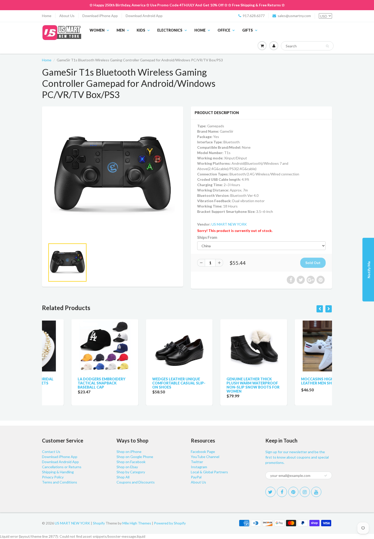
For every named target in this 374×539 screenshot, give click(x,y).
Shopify (99, 523)
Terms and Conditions (59, 482)
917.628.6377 (254, 15)
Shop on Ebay (127, 467)
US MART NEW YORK (229, 224)
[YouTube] (316, 492)
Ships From (207, 237)
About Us (67, 15)
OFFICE (224, 30)
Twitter (197, 462)
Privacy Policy (53, 477)
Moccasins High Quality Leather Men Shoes (297, 381)
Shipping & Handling (58, 472)
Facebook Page (203, 451)
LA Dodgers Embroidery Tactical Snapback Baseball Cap (72, 383)
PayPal (196, 477)
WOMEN (97, 30)
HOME (200, 30)
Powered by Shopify (170, 523)
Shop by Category (131, 472)
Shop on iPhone (129, 451)
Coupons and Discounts (136, 482)
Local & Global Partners (209, 472)
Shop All (123, 477)
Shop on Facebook (131, 462)
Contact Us (51, 451)
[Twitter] (270, 492)
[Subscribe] (325, 476)
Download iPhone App (100, 15)
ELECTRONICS (169, 30)
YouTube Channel (205, 456)
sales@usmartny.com (294, 15)
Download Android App (144, 15)
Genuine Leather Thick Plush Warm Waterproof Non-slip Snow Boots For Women (223, 385)
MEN (121, 30)
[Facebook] (282, 492)
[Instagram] (305, 492)
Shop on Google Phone (135, 456)
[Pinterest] (293, 492)
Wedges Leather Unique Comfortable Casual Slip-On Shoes (149, 383)
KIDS (141, 30)
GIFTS (247, 30)
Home (46, 15)
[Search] (327, 46)
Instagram (199, 467)
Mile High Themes (136, 523)
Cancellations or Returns (61, 467)
